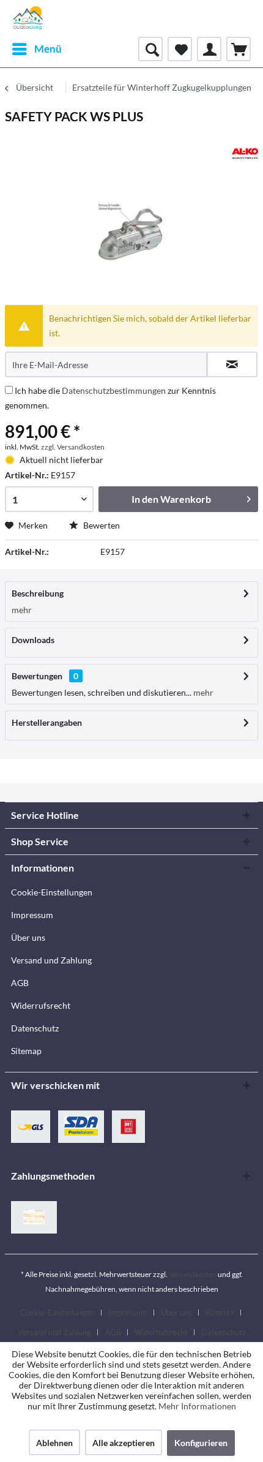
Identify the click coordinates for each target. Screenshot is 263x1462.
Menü (48, 48)
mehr (22, 610)
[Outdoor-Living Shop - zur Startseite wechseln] (28, 18)
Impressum (32, 915)
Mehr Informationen (197, 1406)
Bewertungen (37, 676)
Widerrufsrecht (40, 1005)
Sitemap (26, 1051)
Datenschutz (35, 1028)
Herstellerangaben (47, 722)
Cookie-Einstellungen (51, 892)
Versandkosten (193, 1274)
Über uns (28, 937)
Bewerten (100, 525)
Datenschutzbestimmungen (114, 390)
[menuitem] (36, 49)
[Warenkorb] (238, 49)
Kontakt (220, 1312)
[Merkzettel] (180, 49)
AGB (20, 983)
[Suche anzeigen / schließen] (150, 49)
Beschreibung (38, 593)
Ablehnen (54, 1443)
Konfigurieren (201, 1443)
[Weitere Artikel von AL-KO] (245, 153)
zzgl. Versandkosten (73, 446)
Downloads (33, 640)
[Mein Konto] (209, 49)
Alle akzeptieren (123, 1443)
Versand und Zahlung (51, 960)
